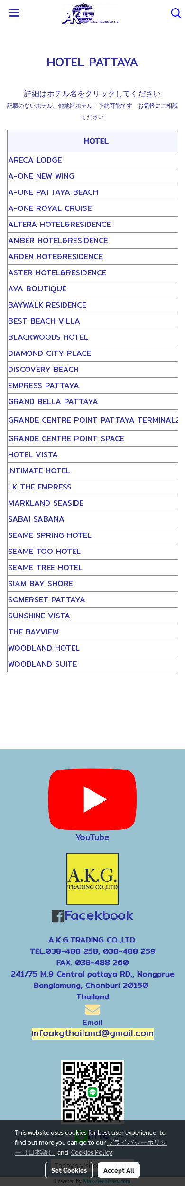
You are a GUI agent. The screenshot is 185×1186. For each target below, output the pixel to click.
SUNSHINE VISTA (39, 616)
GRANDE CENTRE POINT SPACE (66, 438)
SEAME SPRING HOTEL (50, 535)
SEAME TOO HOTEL (44, 551)
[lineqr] (92, 1091)
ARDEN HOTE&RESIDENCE (55, 257)
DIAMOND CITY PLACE (49, 353)
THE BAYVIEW (33, 632)
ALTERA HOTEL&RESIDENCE (59, 224)
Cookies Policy (91, 1152)
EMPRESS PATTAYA (43, 385)
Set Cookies (69, 1170)
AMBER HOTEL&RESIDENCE (58, 240)
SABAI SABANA (36, 519)
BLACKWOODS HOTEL (48, 337)
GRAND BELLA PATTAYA (53, 401)
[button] (173, 13)
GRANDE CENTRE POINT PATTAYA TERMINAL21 (96, 420)
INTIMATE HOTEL (39, 471)
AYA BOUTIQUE (37, 289)
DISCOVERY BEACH (43, 369)
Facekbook (99, 915)
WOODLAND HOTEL (44, 648)
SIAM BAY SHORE (40, 583)
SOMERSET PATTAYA (46, 600)
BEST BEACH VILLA (44, 321)
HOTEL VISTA (33, 455)
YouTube (92, 837)
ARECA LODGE (35, 160)
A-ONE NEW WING (41, 176)
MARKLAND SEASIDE (45, 503)
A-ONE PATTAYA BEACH (53, 192)
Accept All (118, 1170)
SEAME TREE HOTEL (45, 567)
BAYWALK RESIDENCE (47, 305)
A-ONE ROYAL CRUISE (50, 208)
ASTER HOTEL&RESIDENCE (57, 273)
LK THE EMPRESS (40, 487)
